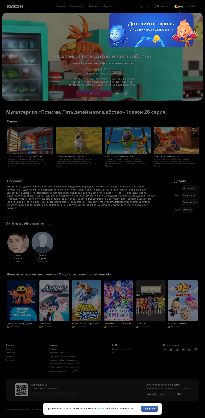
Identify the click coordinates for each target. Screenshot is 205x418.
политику (102, 408)
